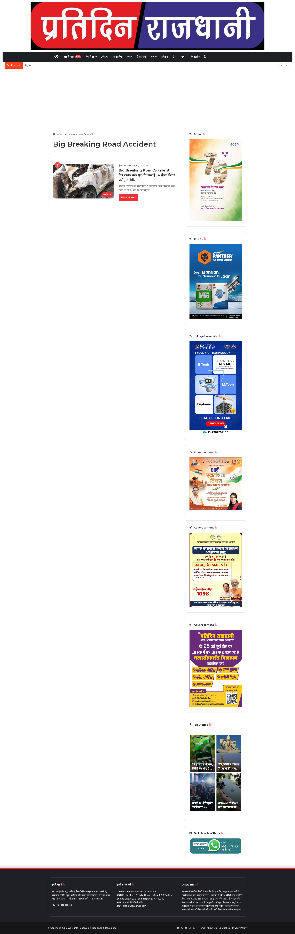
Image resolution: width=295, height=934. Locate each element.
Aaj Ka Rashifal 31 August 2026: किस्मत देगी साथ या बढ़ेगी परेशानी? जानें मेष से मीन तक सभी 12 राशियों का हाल (74, 65)
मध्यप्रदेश (117, 56)
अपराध (129, 56)
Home (58, 134)
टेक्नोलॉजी (141, 56)
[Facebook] (54, 905)
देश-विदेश (90, 56)
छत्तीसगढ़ (105, 56)
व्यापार (183, 56)
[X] (58, 905)
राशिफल (164, 56)
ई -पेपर (73, 56)
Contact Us (224, 927)
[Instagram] (66, 905)
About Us (212, 927)
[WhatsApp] (70, 905)
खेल (174, 56)
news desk (126, 165)
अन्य (152, 56)
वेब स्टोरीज (195, 56)
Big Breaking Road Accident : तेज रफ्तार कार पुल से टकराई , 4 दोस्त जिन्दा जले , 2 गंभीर (147, 175)
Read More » (128, 197)
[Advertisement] (147, 98)
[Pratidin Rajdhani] (147, 26)
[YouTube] (62, 905)
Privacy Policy (239, 927)
